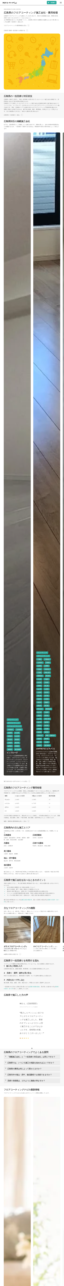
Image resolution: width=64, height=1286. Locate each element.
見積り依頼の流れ (35, 986)
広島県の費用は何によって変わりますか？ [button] (24, 1069)
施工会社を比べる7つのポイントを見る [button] (15, 781)
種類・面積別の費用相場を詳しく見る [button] (15, 821)
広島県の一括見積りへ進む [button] (12, 115)
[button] (61, 2)
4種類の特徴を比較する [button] (11, 954)
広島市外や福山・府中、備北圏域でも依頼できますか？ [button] (29, 1075)
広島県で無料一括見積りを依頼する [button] (14, 30)
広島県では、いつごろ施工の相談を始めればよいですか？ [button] (30, 1063)
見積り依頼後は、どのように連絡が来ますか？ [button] (26, 1081)
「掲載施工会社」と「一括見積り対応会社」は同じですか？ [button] (31, 1057)
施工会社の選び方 (27, 899)
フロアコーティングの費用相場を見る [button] (15, 25)
